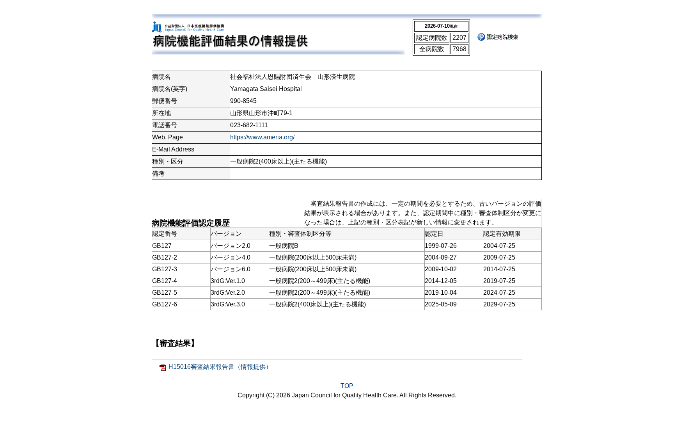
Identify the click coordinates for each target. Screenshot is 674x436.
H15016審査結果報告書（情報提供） (220, 366)
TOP (347, 386)
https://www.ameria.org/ (262, 137)
